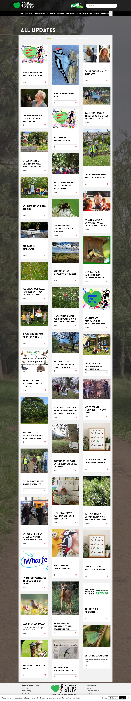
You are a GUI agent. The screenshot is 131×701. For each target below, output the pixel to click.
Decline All (113, 698)
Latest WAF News (61, 39)
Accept (123, 698)
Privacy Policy (76, 698)
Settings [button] (104, 698)
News (49, 39)
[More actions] (46, 68)
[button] (108, 39)
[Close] (129, 697)
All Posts (23, 39)
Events (73, 39)
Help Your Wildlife (36, 39)
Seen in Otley (84, 39)
